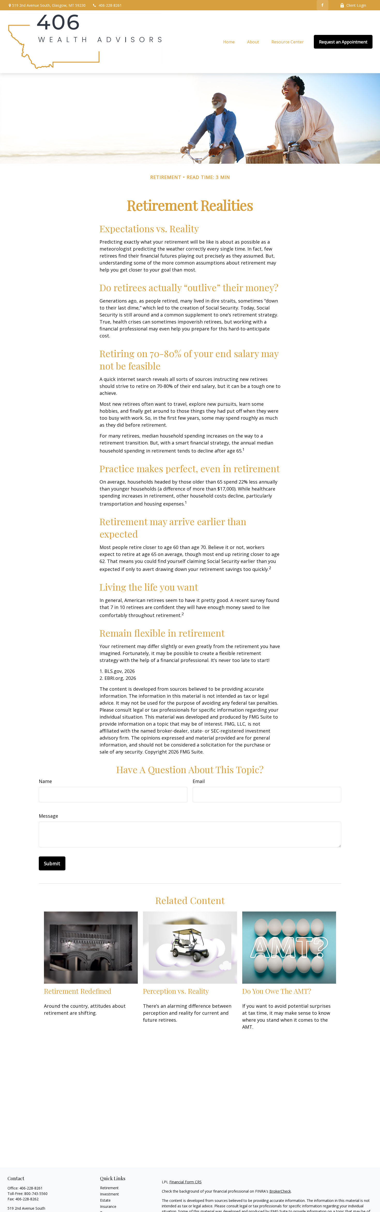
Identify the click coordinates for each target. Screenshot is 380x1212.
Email (199, 781)
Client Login (356, 5)
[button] (229, 41)
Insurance (108, 1206)
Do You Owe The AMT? (276, 991)
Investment (109, 1194)
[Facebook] (322, 5)
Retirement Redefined (77, 991)
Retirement (109, 1187)
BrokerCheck (280, 1191)
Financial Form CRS (185, 1181)
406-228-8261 (110, 5)
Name (45, 781)
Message (48, 816)
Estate (105, 1200)
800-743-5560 (36, 1193)
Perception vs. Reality (176, 991)
